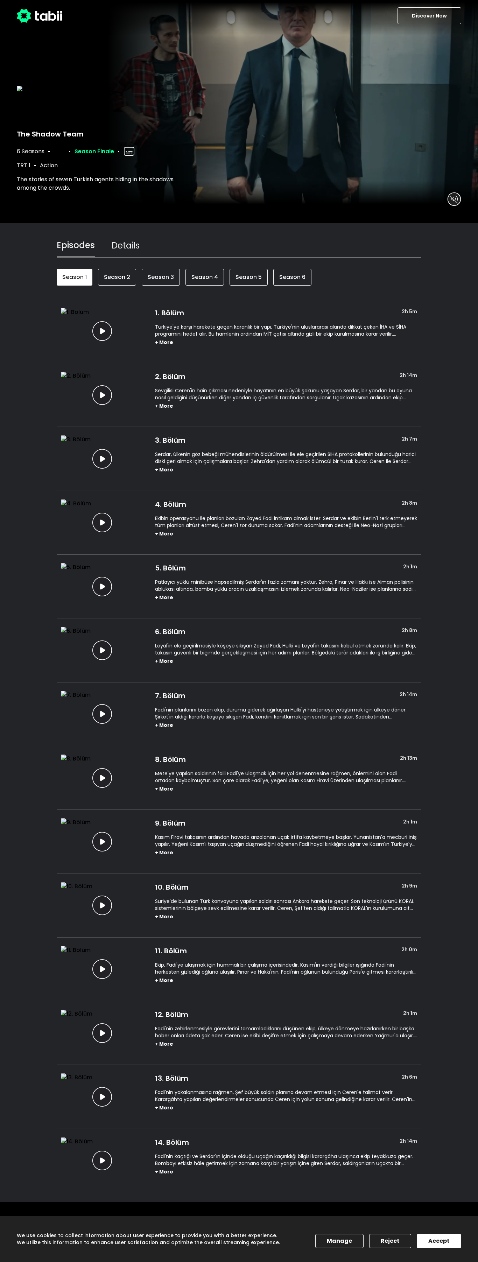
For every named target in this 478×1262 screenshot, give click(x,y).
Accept (439, 1241)
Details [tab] (126, 245)
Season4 (204, 277)
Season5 (249, 277)
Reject (390, 1241)
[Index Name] (102, 331)
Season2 (117, 277)
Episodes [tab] (76, 245)
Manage (339, 1241)
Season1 (74, 277)
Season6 (292, 277)
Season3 (161, 277)
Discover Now (429, 15)
